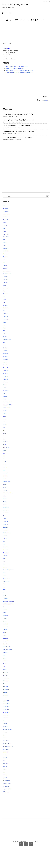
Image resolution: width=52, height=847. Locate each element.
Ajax (4, 205)
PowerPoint (5, 550)
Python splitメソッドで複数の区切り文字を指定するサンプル (19, 120)
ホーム (4, 13)
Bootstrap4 (5, 251)
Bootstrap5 (5, 253)
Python (10, 13)
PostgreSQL (6, 547)
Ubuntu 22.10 (6, 712)
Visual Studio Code (7, 729)
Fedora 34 (5, 364)
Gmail (4, 399)
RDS (4, 564)
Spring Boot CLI (6, 646)
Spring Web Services (7, 649)
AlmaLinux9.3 (6, 214)
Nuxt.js (4, 504)
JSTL (4, 456)
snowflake (5, 626)
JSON (4, 450)
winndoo (5, 754)
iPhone (4, 433)
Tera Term (5, 672)
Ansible (4, 222)
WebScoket (5, 740)
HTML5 (4, 424)
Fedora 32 (5, 362)
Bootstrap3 (5, 248)
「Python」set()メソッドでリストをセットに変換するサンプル (18, 70)
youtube (5, 777)
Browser (5, 256)
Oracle (4, 518)
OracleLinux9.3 (6, 532)
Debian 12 (5, 316)
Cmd (4, 290)
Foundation (5, 390)
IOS (4, 427)
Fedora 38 (5, 376)
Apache (5, 225)
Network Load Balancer (8, 493)
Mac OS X (5, 473)
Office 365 (5, 510)
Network (5, 490)
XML (4, 772)
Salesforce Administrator (8, 601)
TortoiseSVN (6, 689)
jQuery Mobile (6, 447)
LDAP (4, 461)
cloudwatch (5, 288)
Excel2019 (5, 359)
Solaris (4, 632)
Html (4, 421)
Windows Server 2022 (8, 746)
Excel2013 (5, 353)
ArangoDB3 (5, 236)
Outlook (5, 535)
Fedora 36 (5, 370)
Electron (5, 345)
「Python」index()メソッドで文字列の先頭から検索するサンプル (19, 72)
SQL (4, 655)
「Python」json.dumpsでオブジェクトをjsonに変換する (18, 137)
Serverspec (5, 615)
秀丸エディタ (6, 791)
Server (4, 612)
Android (5, 216)
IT (3, 436)
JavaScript (5, 441)
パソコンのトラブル (7, 789)
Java (4, 438)
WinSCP (5, 757)
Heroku (4, 419)
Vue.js (4, 737)
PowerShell (5, 552)
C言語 (4, 299)
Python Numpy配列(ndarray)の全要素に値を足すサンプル (18, 114)
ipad (4, 430)
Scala (4, 606)
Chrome (5, 282)
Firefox (4, 384)
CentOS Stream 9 (7, 273)
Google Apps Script (7, 401)
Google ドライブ (6, 407)
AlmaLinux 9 (6, 211)
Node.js (5, 498)
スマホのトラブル (7, 783)
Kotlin (4, 458)
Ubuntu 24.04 (6, 717)
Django (4, 322)
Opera (4, 515)
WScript (5, 766)
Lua (4, 470)
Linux (4, 464)
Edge (4, 342)
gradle (4, 413)
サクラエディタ (6, 780)
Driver (4, 327)
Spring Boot (5, 643)
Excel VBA (5, 350)
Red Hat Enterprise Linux (8, 569)
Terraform (5, 675)
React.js (5, 567)
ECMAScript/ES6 (7, 339)
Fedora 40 (5, 382)
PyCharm (5, 555)
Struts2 (4, 663)
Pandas (4, 538)
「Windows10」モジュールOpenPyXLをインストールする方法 (19, 131)
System (4, 669)
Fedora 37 (5, 373)
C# (3, 259)
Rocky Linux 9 (6, 581)
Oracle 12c (5, 521)
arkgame (46, 100)
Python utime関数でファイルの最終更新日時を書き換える (18, 125)
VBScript (5, 723)
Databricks (5, 308)
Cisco (4, 285)
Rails (4, 561)
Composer (5, 293)
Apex (4, 228)
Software (5, 629)
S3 (3, 592)
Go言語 (4, 410)
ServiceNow (6, 618)
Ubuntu (4, 698)
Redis (4, 572)
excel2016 (5, 356)
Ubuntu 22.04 (6, 709)
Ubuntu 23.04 (6, 715)
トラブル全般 (6, 786)
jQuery (4, 444)
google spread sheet (7, 404)
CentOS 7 (5, 268)
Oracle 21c (5, 527)
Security (5, 609)
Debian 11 (5, 313)
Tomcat (4, 683)
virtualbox (5, 726)
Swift (4, 666)
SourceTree (5, 638)
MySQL (4, 487)
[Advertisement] (26, 31)
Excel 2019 (5, 347)
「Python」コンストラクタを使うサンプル (14, 68)
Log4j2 (4, 467)
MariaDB (5, 475)
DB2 (4, 310)
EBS (4, 330)
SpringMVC (5, 652)
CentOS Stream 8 (7, 271)
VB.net (4, 720)
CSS (4, 296)
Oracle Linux (6, 530)
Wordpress (5, 763)
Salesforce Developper (8, 604)
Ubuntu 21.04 (6, 703)
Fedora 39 (5, 379)
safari (4, 595)
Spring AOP (5, 641)
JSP (4, 453)
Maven (4, 478)
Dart (4, 302)
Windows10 (5, 749)
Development (6, 319)
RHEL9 (4, 575)
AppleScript (5, 234)
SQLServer (5, 661)
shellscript (5, 624)
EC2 (4, 333)
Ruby (4, 584)
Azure (4, 242)
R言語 (4, 589)
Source (4, 635)
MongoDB (5, 484)
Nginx (4, 495)
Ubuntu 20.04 (6, 700)
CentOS (5, 265)
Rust (4, 587)
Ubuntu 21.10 (6, 706)
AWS (4, 239)
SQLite (4, 658)
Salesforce (5, 598)
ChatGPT (5, 279)
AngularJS (5, 219)
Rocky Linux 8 (6, 578)
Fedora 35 (5, 367)
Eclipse (4, 336)
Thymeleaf (5, 680)
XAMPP (4, 769)
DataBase (5, 305)
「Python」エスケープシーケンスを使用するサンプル (16, 66)
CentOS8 (5, 276)
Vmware (5, 732)
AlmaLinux (5, 208)
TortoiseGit (5, 686)
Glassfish (5, 396)
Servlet (4, 621)
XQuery (4, 774)
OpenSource (6, 512)
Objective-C (6, 507)
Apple (4, 231)
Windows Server (6, 743)
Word (4, 760)
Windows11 (5, 752)
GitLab (4, 393)
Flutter (4, 387)
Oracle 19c (5, 524)
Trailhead (5, 692)
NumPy (4, 501)
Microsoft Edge (6, 481)
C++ (4, 262)
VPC (4, 735)
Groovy (4, 416)
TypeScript (5, 695)
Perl (4, 541)
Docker (4, 325)
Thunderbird (6, 678)
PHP (4, 544)
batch (4, 245)
